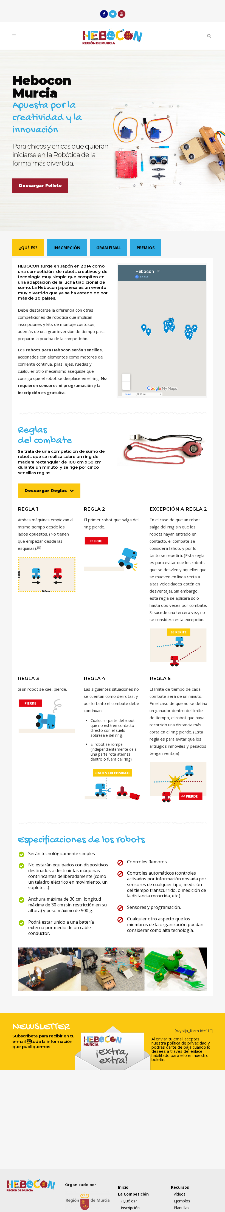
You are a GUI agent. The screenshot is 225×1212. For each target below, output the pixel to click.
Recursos (180, 1187)
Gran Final (108, 247)
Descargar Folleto (40, 185)
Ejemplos (182, 1201)
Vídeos (179, 1194)
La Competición (133, 1194)
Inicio (123, 1187)
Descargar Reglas (45, 490)
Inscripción (67, 247)
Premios (146, 247)
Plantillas (181, 1208)
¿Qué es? (28, 247)
